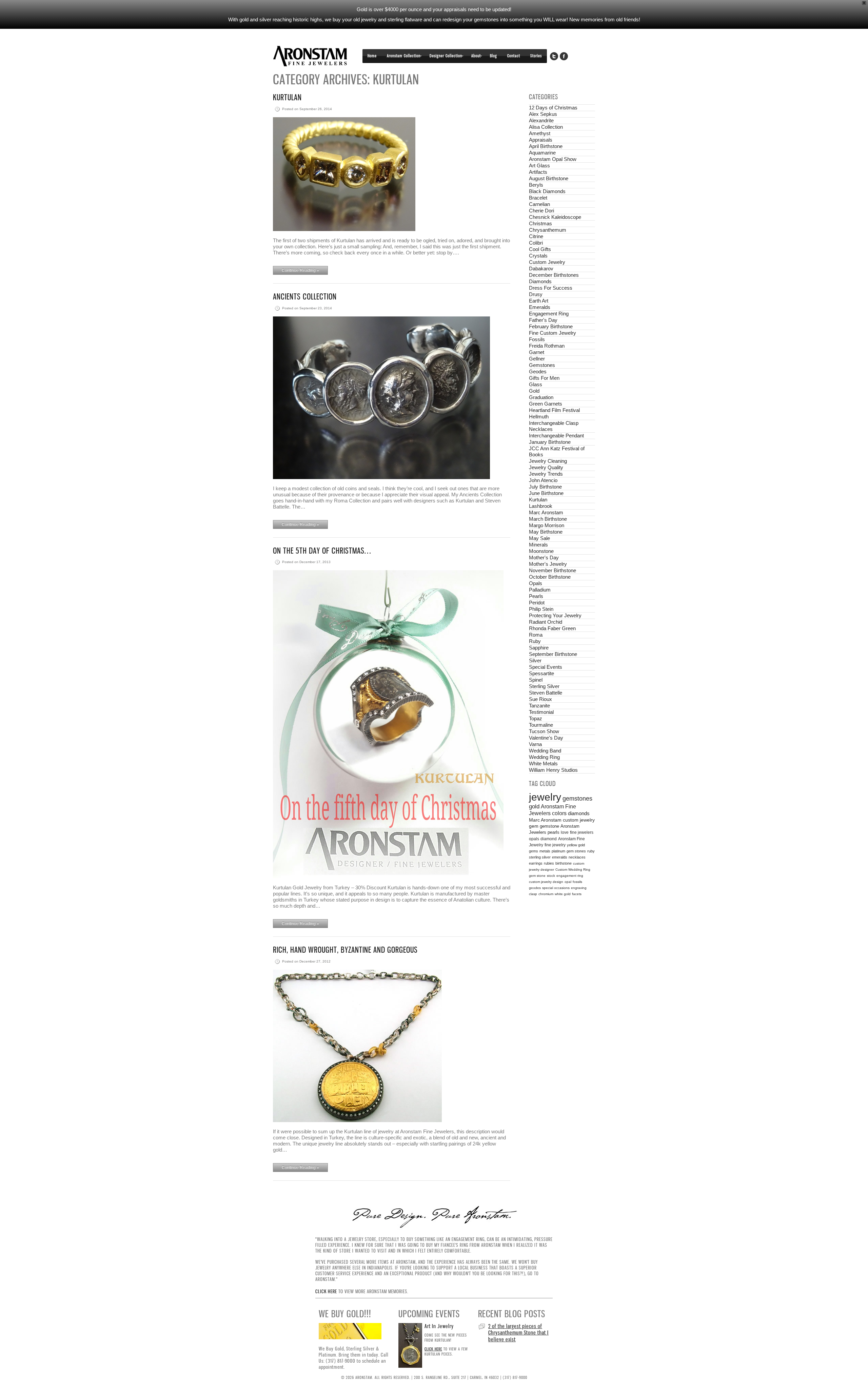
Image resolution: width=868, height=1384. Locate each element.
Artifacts (538, 172)
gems (533, 851)
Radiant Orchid (545, 622)
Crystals (538, 256)
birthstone (563, 863)
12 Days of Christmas (553, 107)
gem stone (537, 875)
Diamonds (540, 281)
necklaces (577, 857)
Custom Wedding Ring (572, 869)
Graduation (541, 397)
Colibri (536, 243)
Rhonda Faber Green (552, 628)
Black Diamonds (547, 191)
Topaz (535, 718)
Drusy (535, 294)
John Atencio (543, 480)
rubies (549, 863)
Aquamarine (542, 153)
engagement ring (569, 875)
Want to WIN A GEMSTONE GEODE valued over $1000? (516, 1329)
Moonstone (541, 551)
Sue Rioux (540, 699)
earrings (535, 863)
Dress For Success (550, 288)
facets (576, 894)
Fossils (537, 339)
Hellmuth (539, 416)
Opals (535, 583)
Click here (326, 1291)
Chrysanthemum (547, 230)
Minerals (538, 545)
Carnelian (539, 204)
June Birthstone (546, 493)
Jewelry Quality (546, 467)
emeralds (559, 857)
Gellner (537, 359)
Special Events (545, 667)
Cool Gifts (540, 249)
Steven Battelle (545, 693)
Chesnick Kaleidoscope (555, 217)
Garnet (536, 352)
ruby (591, 851)
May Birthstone (546, 532)
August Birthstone (548, 178)
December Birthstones (554, 275)
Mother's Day (544, 557)
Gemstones (542, 365)
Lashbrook (540, 506)
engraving (579, 888)
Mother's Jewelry (548, 564)
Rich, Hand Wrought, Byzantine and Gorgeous (345, 950)
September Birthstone (553, 654)
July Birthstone (545, 487)
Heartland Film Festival (554, 410)
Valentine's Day (546, 738)
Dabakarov (541, 268)
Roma (535, 635)
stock (551, 875)
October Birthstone (550, 577)
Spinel (535, 680)
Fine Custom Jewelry (552, 333)
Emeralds (539, 307)
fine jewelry (555, 845)
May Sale (539, 538)
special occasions (556, 888)
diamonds (579, 813)
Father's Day (543, 320)
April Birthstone (546, 146)
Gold (534, 391)
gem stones (576, 851)
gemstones (577, 798)
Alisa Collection (546, 127)
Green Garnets (545, 404)
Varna (535, 744)
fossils (577, 882)
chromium (545, 894)
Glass (535, 384)
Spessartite (541, 673)
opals (534, 838)
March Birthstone (548, 519)
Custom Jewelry (547, 262)
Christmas (540, 223)
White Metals (543, 763)
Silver (535, 660)
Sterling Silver (544, 686)
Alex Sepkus (543, 114)
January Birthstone (550, 442)
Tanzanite (539, 705)
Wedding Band (545, 750)
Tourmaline (541, 725)
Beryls (536, 185)
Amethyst (539, 133)
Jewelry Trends (546, 474)
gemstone (549, 826)
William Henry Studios (553, 770)
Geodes (538, 371)
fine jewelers (581, 832)
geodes (535, 888)
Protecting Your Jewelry (555, 615)
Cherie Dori (541, 210)
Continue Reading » (300, 270)
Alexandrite (541, 120)
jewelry (545, 797)
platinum (558, 851)
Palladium (540, 590)
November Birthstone (552, 570)
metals (544, 851)
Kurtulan (287, 97)
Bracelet (538, 198)
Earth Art (538, 301)
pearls (553, 832)
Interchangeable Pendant (556, 435)
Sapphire (539, 647)
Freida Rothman (547, 346)
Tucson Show (544, 731)
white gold (563, 894)
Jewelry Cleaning (548, 461)
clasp (533, 894)
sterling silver (540, 857)
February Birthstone (551, 326)
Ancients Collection (305, 297)
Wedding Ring (544, 757)
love (565, 832)
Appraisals (540, 140)
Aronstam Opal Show (552, 159)
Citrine (536, 236)
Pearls (536, 596)
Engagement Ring (549, 313)
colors (559, 813)
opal (568, 882)
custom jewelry (579, 820)
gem (533, 826)
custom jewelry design (546, 882)
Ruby (535, 641)
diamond (548, 838)
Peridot (537, 602)
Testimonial (541, 712)
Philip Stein (541, 609)
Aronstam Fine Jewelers (310, 56)
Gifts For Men (544, 378)
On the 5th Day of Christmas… (322, 551)
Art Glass (539, 165)
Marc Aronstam (546, 512)
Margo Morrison (546, 525)
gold (534, 806)
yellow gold (576, 845)
